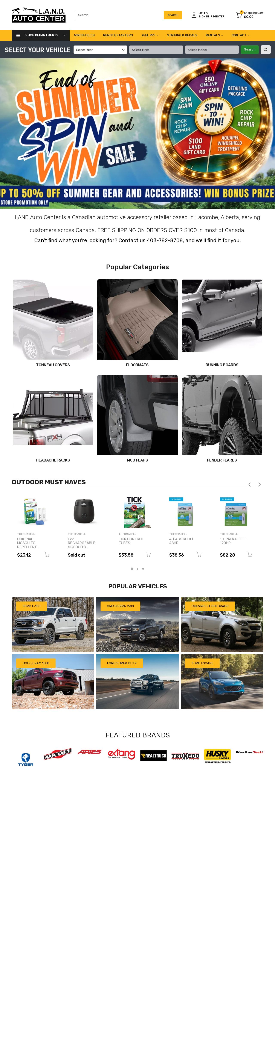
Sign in (204, 16)
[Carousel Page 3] (143, 569)
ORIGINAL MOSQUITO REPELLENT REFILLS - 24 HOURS (27, 547)
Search (249, 49)
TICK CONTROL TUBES (131, 541)
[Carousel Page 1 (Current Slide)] (132, 569)
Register (218, 16)
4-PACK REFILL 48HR (181, 541)
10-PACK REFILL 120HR (233, 541)
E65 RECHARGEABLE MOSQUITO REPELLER (81, 545)
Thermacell (26, 533)
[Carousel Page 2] (137, 569)
